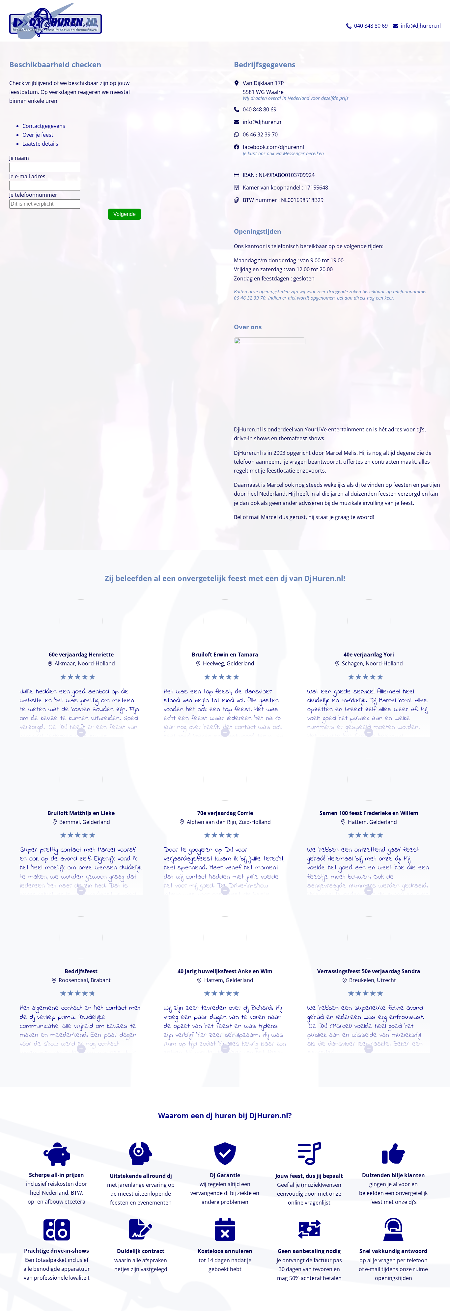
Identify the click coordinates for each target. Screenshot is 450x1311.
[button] (349, 26)
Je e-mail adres (27, 176)
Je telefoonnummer (33, 194)
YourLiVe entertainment (334, 429)
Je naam (19, 157)
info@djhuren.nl (421, 25)
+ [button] (81, 732)
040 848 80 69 (371, 25)
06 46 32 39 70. (250, 298)
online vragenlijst (309, 1202)
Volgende (124, 214)
